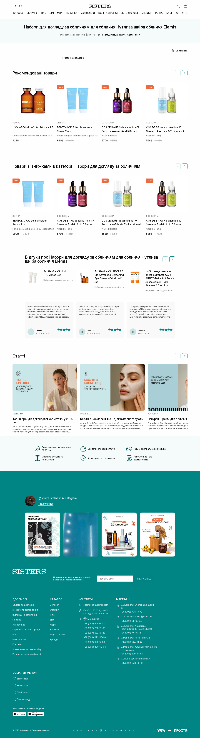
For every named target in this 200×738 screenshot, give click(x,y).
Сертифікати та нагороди (26, 629)
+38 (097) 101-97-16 (131, 632)
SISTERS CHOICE (129, 13)
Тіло (52, 614)
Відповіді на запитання (24, 614)
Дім (52, 619)
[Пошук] (21, 6)
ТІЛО (43, 13)
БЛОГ (169, 13)
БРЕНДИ (146, 13)
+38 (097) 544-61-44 (131, 642)
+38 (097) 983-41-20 (94, 632)
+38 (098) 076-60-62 (132, 663)
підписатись (144, 578)
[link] (185, 6)
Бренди (54, 639)
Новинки (54, 629)
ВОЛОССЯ (17, 13)
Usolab (16, 123)
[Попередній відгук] (165, 259)
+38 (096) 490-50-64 (94, 646)
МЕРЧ (60, 13)
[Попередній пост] (30, 534)
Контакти (17, 644)
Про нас (16, 619)
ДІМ (51, 13)
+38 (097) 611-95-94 (131, 621)
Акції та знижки (58, 634)
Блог (14, 634)
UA (14, 6)
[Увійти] (178, 6)
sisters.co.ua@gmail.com (95, 604)
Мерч (53, 624)
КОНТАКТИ (182, 13)
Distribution (22, 692)
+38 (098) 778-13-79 (131, 611)
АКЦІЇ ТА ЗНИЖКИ (108, 13)
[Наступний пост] (169, 534)
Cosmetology (23, 699)
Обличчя (54, 609)
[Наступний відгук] (172, 259)
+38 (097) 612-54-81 (93, 623)
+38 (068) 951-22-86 (94, 642)
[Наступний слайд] (185, 73)
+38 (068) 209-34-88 (132, 653)
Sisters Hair (22, 678)
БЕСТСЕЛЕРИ (87, 13)
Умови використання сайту (26, 649)
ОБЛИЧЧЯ (32, 13)
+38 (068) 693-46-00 (94, 637)
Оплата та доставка (23, 604)
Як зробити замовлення (25, 609)
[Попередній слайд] (178, 73)
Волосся (54, 604)
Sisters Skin (22, 685)
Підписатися (45, 503)
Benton (61, 123)
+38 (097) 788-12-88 (94, 628)
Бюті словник (19, 639)
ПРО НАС (158, 13)
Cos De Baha (108, 123)
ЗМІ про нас (18, 624)
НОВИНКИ (71, 13)
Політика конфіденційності (26, 654)
